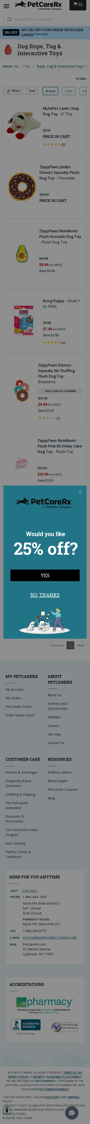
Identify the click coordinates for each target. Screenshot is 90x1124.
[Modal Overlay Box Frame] (45, 562)
